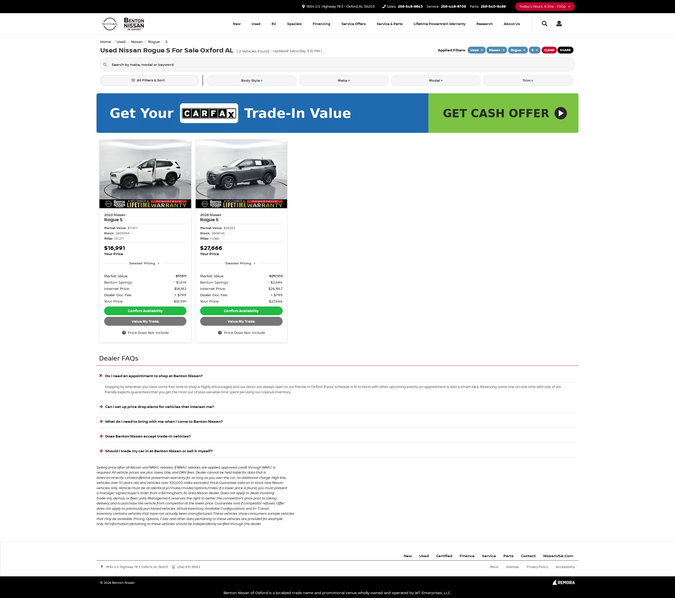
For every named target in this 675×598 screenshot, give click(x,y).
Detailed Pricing (142, 263)
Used (256, 23)
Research (484, 23)
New (236, 23)
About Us (512, 23)
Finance (467, 555)
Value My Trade (145, 321)
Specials (294, 23)
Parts (508, 555)
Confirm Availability (145, 310)
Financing (321, 23)
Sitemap (512, 567)
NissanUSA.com (558, 555)
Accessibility (565, 567)
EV (274, 23)
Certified (444, 555)
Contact (528, 555)
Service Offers (353, 23)
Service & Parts (390, 23)
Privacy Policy (537, 567)
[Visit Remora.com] (563, 583)
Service (489, 555)
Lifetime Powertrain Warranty (440, 23)
